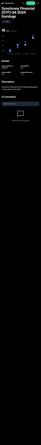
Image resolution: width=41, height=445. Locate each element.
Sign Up (30, 3)
